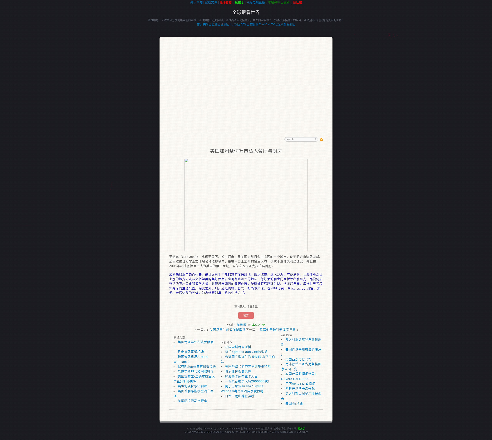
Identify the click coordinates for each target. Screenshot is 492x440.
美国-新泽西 (294, 403)
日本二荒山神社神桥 (239, 396)
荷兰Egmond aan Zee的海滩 (246, 351)
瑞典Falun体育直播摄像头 (197, 366)
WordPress (222, 428)
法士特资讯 (266, 428)
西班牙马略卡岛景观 (300, 388)
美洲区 (207, 24)
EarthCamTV (267, 24)
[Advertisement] (17, 66)
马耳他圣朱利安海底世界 (278, 329)
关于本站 (196, 2)
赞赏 (246, 315)
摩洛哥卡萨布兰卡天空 (241, 376)
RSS (321, 139)
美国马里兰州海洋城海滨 (228, 329)
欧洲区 (216, 24)
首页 (199, 24)
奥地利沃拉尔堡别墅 (192, 386)
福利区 (291, 24)
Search (315, 139)
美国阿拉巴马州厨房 (192, 401)
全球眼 (243, 428)
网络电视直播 (255, 2)
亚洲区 (225, 24)
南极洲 (254, 24)
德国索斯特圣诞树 (238, 347)
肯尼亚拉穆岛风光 (238, 371)
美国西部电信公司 (298, 359)
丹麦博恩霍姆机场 (191, 351)
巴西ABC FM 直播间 (300, 384)
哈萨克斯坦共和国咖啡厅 (196, 371)
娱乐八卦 (280, 24)
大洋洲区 (235, 24)
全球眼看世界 (246, 12)
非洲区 (245, 24)
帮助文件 (211, 2)
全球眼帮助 (279, 428)
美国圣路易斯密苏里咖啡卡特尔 (248, 366)
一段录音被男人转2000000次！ (248, 381)
